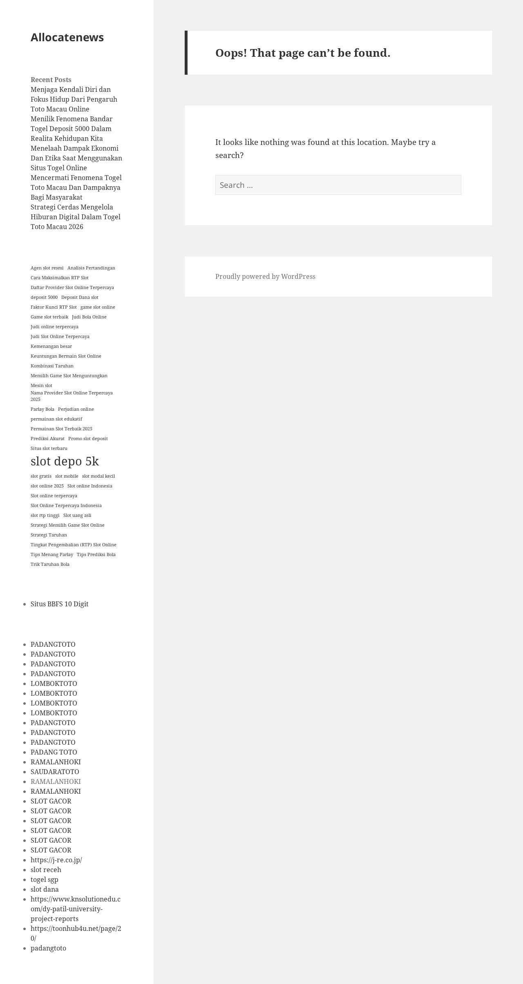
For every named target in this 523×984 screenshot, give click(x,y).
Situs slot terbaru (49, 448)
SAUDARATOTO (55, 771)
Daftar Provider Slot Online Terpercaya (72, 287)
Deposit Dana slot (79, 297)
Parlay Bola (42, 409)
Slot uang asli (77, 515)
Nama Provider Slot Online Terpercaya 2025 (72, 396)
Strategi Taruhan (49, 535)
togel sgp (44, 879)
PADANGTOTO (53, 644)
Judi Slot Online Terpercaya (60, 336)
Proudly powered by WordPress (265, 276)
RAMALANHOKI (56, 761)
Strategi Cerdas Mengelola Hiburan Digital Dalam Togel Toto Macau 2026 (76, 217)
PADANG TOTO (54, 752)
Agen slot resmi (47, 268)
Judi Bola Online (89, 317)
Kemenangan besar (51, 346)
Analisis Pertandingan (91, 268)
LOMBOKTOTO (54, 683)
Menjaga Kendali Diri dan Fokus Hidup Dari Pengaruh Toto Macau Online (74, 99)
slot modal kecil (98, 476)
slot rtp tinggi (45, 515)
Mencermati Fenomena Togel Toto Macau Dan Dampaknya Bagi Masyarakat (76, 187)
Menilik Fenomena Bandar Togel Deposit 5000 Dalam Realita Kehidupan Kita (72, 128)
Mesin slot (41, 385)
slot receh (46, 869)
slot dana (45, 889)
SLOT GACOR (51, 801)
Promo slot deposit (88, 438)
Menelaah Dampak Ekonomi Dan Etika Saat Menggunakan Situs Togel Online (76, 158)
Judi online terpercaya (54, 326)
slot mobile (66, 476)
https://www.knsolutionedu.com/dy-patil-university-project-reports (76, 909)
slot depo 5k (65, 461)
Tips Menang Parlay (52, 554)
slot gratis (41, 476)
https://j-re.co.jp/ (56, 859)
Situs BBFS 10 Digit (60, 603)
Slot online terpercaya (54, 496)
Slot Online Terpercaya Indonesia (66, 505)
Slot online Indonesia (89, 486)
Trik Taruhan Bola (50, 564)
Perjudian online (76, 409)
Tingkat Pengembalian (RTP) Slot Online (73, 545)
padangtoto (48, 948)
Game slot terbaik (49, 317)
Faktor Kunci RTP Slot (54, 307)
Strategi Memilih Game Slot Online (68, 525)
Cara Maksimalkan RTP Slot (60, 278)
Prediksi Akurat (48, 438)
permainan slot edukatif (56, 419)
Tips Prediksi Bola (96, 554)
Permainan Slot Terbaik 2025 (61, 429)
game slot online (97, 307)
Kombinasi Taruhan (52, 366)
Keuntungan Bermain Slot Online (66, 356)
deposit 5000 (44, 297)
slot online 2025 (47, 486)
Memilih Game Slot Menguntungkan (69, 375)
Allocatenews (67, 37)
